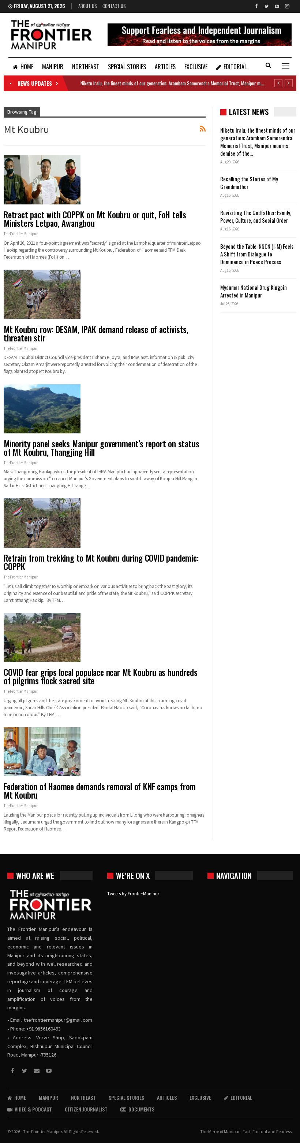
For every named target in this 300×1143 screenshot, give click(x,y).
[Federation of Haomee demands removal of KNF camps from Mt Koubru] (42, 751)
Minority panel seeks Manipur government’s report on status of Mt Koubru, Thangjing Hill (101, 447)
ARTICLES (165, 66)
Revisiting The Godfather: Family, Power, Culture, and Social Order (255, 216)
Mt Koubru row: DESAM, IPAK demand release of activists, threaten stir (96, 333)
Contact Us (114, 6)
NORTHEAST (85, 66)
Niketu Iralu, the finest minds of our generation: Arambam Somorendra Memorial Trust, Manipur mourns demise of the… (257, 141)
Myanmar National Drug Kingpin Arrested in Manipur (253, 291)
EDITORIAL (235, 66)
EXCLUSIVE (195, 66)
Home (26, 66)
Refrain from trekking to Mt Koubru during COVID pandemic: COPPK (101, 562)
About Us (87, 6)
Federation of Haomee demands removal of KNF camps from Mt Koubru (100, 790)
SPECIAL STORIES (127, 66)
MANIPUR (52, 66)
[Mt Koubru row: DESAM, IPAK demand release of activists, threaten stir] (42, 294)
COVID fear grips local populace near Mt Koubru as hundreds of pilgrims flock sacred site (100, 676)
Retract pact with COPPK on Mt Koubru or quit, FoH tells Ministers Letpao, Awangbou (95, 218)
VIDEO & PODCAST (33, 1109)
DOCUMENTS (141, 1109)
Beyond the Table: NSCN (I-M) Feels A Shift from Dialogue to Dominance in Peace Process (256, 254)
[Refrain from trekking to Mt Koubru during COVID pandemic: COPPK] (42, 522)
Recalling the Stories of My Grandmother (249, 182)
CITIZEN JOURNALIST (86, 1109)
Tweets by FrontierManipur (133, 894)
